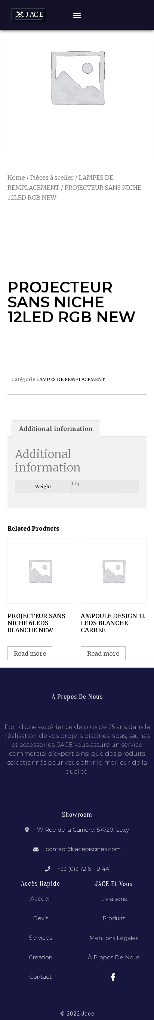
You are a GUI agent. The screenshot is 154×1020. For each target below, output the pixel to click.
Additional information (56, 428)
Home (16, 177)
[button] (77, 15)
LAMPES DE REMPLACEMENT (70, 379)
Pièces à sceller (52, 177)
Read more (30, 653)
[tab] (56, 429)
